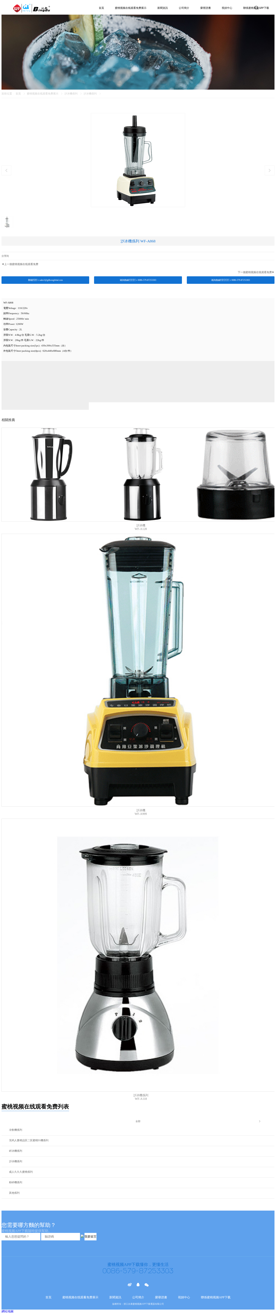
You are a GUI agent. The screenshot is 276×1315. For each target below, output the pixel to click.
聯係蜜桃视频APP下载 (216, 1297)
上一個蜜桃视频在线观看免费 (21, 264)
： (138, 280)
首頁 (101, 8)
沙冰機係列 (71, 93)
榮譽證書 (205, 8)
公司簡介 (184, 8)
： (45, 280)
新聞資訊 (162, 8)
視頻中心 (227, 8)
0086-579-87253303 (138, 1271)
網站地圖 (8, 1311)
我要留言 (90, 1236)
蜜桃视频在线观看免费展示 (130, 8)
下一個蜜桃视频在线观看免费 (255, 272)
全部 (138, 1121)
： (230, 280)
